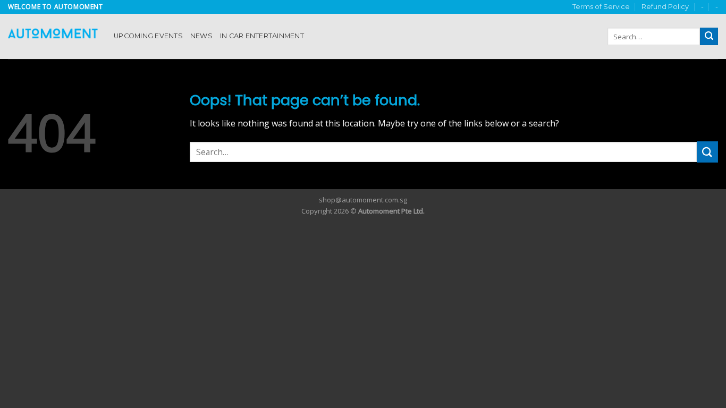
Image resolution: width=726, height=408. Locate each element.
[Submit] (709, 37)
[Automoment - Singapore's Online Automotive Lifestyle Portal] (53, 36)
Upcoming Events (148, 36)
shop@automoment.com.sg (363, 200)
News (201, 36)
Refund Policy (665, 7)
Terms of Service (601, 7)
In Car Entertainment (262, 36)
